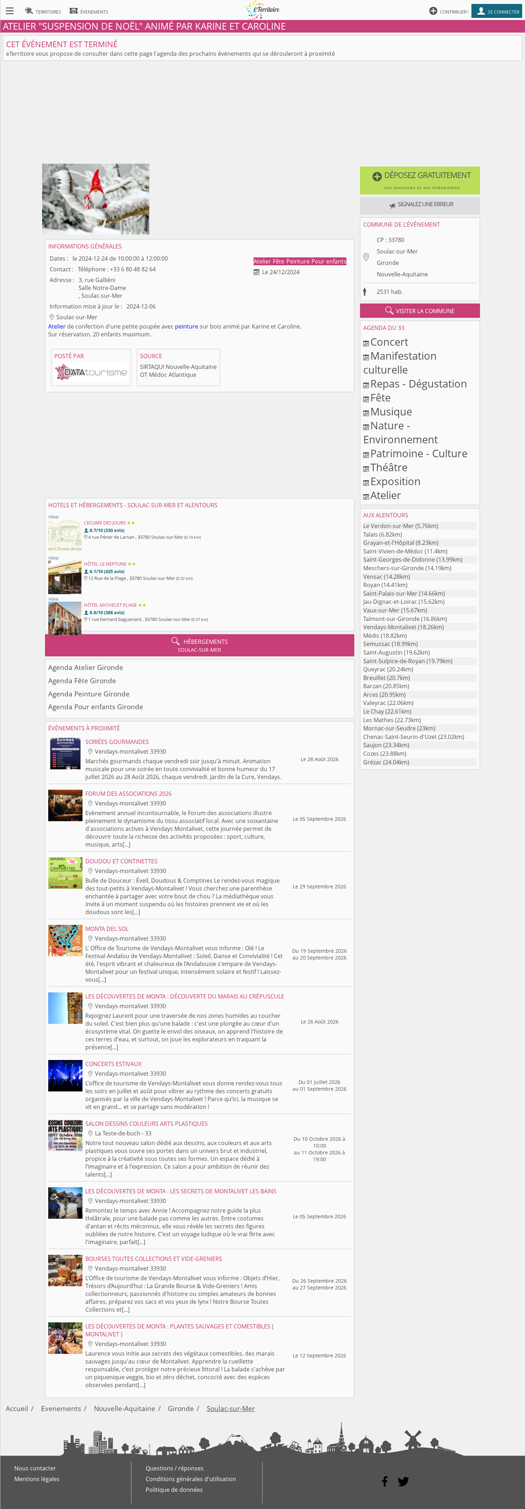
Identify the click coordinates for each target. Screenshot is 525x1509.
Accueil (17, 1408)
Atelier (263, 261)
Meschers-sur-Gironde (393, 568)
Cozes (371, 754)
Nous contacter (35, 1468)
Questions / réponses (175, 1468)
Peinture (298, 261)
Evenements (61, 1408)
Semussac (376, 644)
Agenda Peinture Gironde (89, 694)
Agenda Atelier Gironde (85, 667)
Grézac (372, 762)
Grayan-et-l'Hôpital (388, 543)
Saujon (372, 745)
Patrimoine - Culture (419, 453)
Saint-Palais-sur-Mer (390, 593)
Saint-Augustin (382, 652)
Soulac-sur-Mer (397, 251)
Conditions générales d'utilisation (191, 1479)
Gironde (388, 263)
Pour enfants (328, 261)
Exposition (395, 481)
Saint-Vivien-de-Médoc (393, 551)
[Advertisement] (262, 114)
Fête (279, 261)
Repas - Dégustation (418, 383)
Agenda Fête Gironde (82, 680)
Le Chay (373, 711)
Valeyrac (374, 703)
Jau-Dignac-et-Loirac (390, 602)
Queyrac (374, 669)
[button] (420, 180)
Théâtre (389, 467)
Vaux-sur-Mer (381, 610)
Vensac (372, 577)
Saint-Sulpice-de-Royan (394, 661)
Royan (371, 585)
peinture (186, 326)
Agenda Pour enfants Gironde (95, 706)
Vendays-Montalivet (389, 627)
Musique (391, 411)
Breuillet (374, 678)
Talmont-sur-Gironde (391, 619)
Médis (371, 636)
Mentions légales (37, 1479)
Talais (370, 534)
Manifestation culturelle (400, 362)
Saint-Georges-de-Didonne (399, 559)
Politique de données (174, 1490)
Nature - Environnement (400, 432)
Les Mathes (378, 720)
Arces (370, 695)
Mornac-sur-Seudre (389, 728)
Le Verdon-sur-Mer (388, 526)
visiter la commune (420, 310)
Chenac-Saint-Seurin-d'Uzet (400, 737)
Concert (389, 342)
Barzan (372, 686)
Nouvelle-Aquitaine (402, 274)
